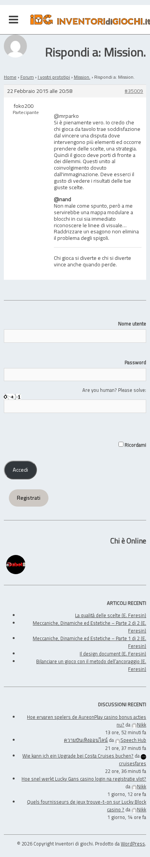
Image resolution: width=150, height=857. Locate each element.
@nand (62, 199)
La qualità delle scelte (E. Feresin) (110, 615)
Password (135, 362)
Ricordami (134, 445)
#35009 (134, 91)
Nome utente (132, 323)
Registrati (28, 498)
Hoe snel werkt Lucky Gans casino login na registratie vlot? (84, 779)
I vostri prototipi (54, 77)
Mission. (82, 77)
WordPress (133, 843)
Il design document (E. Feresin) (113, 653)
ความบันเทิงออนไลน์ (86, 740)
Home (10, 77)
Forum (27, 77)
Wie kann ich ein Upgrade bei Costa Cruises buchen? (77, 756)
